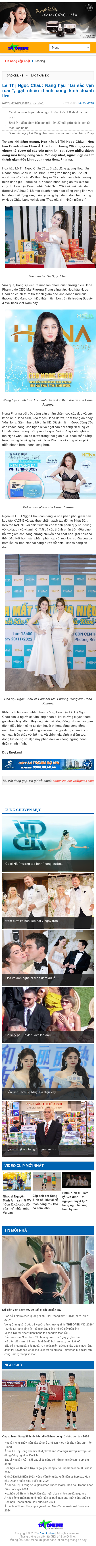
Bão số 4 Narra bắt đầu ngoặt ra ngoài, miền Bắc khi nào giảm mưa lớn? (48, 1345)
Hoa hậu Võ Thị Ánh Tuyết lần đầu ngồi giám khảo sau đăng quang (45, 1493)
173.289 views (85, 103)
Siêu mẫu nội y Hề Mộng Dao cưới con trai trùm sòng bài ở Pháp (51, 133)
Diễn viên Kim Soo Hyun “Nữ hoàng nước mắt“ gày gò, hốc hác (42, 1337)
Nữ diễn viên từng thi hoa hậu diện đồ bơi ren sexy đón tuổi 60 (42, 1341)
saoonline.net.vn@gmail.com (73, 780)
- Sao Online (46, 1533)
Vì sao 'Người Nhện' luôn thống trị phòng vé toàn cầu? (37, 1333)
